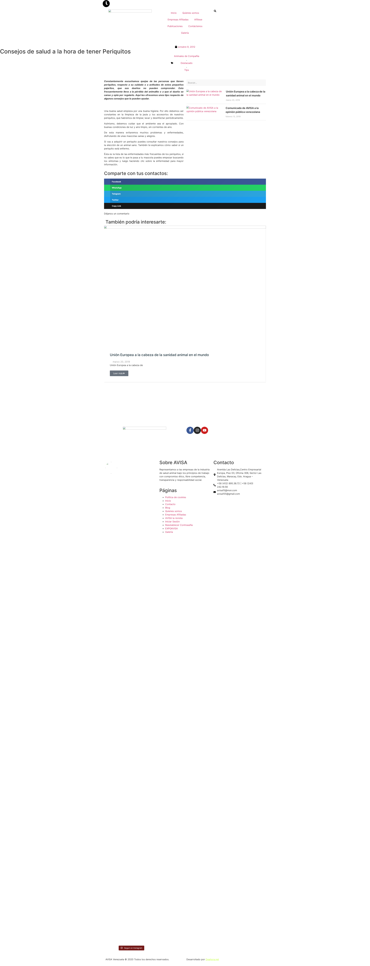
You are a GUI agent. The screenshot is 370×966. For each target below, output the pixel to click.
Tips (186, 69)
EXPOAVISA (171, 528)
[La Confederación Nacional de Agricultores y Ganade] (144, 635)
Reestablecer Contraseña (179, 525)
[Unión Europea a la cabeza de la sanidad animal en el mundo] (205, 96)
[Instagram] (197, 430)
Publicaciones (175, 26)
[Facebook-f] (190, 430)
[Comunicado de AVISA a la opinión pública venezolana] (204, 112)
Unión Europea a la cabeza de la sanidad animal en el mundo (159, 355)
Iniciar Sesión (172, 521)
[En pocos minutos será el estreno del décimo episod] (118, 550)
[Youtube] (204, 430)
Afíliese (198, 19)
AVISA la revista (174, 518)
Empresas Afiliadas (178, 19)
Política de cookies (175, 497)
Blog (167, 507)
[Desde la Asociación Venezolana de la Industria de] (144, 860)
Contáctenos (195, 26)
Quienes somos (190, 12)
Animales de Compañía (186, 56)
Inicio (174, 12)
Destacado (187, 63)
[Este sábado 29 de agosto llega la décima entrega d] (118, 868)
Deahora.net (212, 959)
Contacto (170, 504)
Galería (185, 32)
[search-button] (215, 11)
